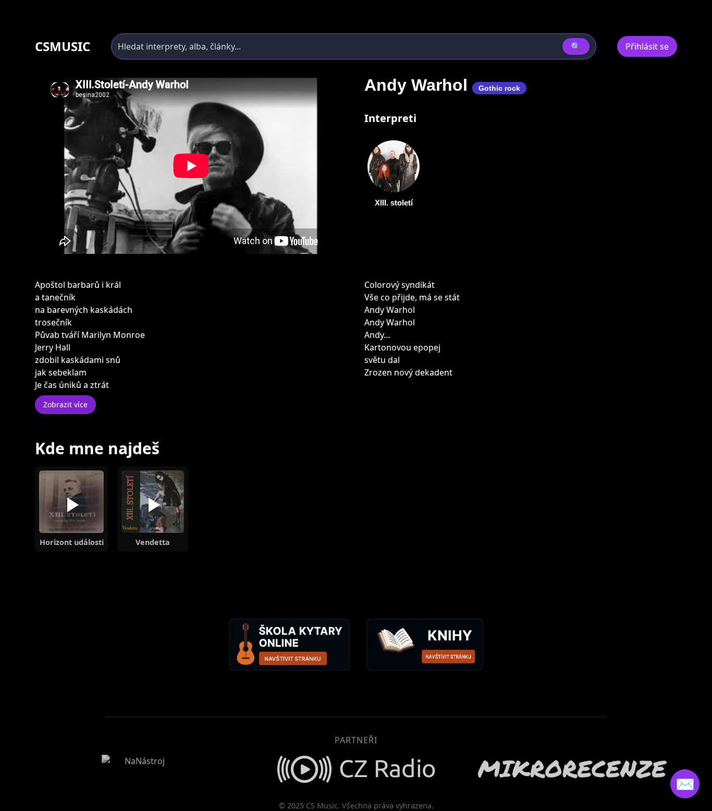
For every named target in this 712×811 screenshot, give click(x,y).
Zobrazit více (65, 404)
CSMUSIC (62, 46)
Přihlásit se (647, 46)
